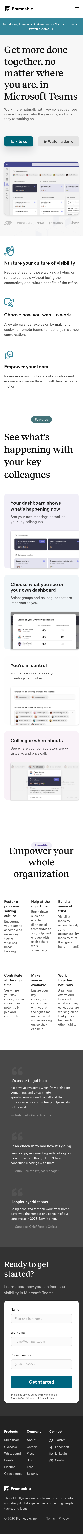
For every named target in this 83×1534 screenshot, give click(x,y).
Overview (10, 1447)
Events (9, 1460)
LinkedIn (61, 1453)
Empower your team (26, 367)
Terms (50, 1518)
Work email (18, 1332)
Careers (32, 1447)
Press (30, 1453)
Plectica (10, 1467)
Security (32, 1474)
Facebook (62, 1447)
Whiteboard (12, 1453)
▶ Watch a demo (58, 141)
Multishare (12, 1440)
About (31, 1440)
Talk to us (18, 141)
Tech (30, 1467)
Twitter (60, 1440)
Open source (13, 1474)
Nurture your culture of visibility (39, 263)
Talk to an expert (42, 1382)
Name (15, 1309)
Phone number (21, 1355)
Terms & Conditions (22, 1398)
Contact (61, 1460)
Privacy (64, 1518)
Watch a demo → (41, 29)
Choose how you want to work (37, 315)
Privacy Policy (46, 1398)
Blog (30, 1460)
